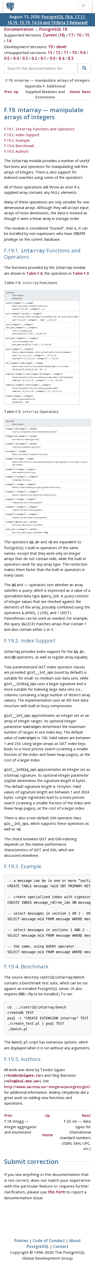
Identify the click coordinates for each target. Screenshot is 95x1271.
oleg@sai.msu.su (22, 1081)
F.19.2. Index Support (22, 134)
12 (58, 52)
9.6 (83, 52)
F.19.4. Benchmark (19, 145)
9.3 (25, 58)
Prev (8, 91)
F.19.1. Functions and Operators (39, 129)
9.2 (34, 58)
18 (61, 35)
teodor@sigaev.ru (23, 1075)
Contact (60, 1246)
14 (9, 40)
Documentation (18, 29)
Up (16, 91)
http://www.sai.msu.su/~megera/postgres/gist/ (47, 1086)
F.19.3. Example (17, 140)
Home (75, 91)
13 (50, 52)
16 (79, 35)
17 (71, 35)
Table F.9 (80, 273)
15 (87, 35)
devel (61, 46)
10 (74, 52)
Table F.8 (34, 273)
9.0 (52, 58)
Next (86, 91)
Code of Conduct (49, 1240)
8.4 (61, 58)
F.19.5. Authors (16, 151)
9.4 (16, 58)
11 (66, 52)
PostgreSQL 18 (53, 29)
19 (50, 46)
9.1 (43, 58)
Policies (21, 1240)
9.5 (7, 58)
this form (56, 1191)
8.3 (70, 58)
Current (50, 35)
